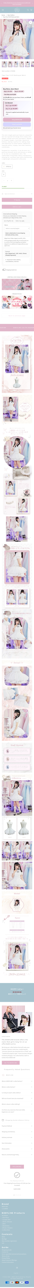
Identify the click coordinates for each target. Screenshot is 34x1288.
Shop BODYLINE (17, 120)
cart (3, 1243)
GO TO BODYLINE (10, 1063)
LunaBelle (5, 1208)
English (16, 1273)
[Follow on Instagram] (17, 1268)
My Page (4, 1239)
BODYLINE (5, 1206)
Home (3, 15)
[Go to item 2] (10, 64)
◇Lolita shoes (6, 1230)
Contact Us (5, 1252)
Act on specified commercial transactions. (14, 1254)
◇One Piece (5, 1217)
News (3, 1237)
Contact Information (8, 1262)
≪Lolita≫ (5, 1215)
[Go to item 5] (27, 64)
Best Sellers (11, 15)
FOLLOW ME (17, 1166)
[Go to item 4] (21, 64)
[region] (17, 1182)
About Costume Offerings (9, 1260)
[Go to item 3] (15, 64)
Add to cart (17, 207)
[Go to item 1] (4, 64)
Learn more (17, 1189)
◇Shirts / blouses (7, 1222)
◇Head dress (6, 1226)
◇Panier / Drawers (7, 1228)
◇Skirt (4, 1224)
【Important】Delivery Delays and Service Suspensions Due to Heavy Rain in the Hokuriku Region (17, 3)
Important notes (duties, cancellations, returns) (13, 260)
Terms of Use (5, 1256)
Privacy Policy (6, 1258)
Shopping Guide (7, 1250)
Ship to (6, 225)
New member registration (9, 1241)
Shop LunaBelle (17, 124)
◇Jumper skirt (6, 1219)
